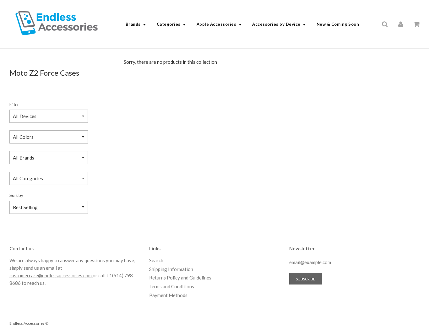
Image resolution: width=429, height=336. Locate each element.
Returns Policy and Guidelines (180, 277)
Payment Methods (168, 295)
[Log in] (400, 24)
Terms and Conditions (171, 286)
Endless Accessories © (28, 323)
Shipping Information (171, 269)
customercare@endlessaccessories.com (51, 275)
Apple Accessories (216, 24)
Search (156, 260)
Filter (14, 104)
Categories (169, 24)
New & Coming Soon (338, 24)
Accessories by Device (276, 24)
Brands (133, 24)
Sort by (16, 195)
